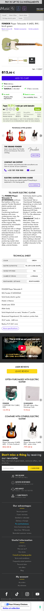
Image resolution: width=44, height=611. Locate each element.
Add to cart (22, 78)
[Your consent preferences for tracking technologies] (40, 607)
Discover (35, 155)
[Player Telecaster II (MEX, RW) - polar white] (34, 135)
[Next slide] (40, 135)
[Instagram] (27, 594)
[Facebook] (6, 594)
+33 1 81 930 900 (27, 490)
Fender (20, 18)
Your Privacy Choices (18, 604)
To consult (34, 185)
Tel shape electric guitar (9, 18)
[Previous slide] (3, 135)
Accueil (4, 15)
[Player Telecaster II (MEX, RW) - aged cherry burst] (22, 135)
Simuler (37, 109)
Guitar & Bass (13, 15)
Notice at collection (11, 608)
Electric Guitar (23, 15)
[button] (13, 60)
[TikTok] (17, 594)
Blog (22, 570)
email (32, 170)
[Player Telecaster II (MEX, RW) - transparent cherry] (10, 135)
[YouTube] (37, 594)
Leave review (22, 371)
